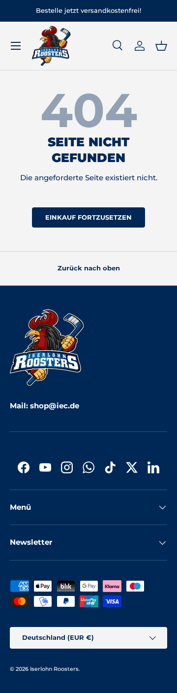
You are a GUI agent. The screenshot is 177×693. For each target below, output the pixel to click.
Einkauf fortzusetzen (88, 217)
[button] (161, 46)
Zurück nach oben (89, 268)
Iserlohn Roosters (54, 668)
